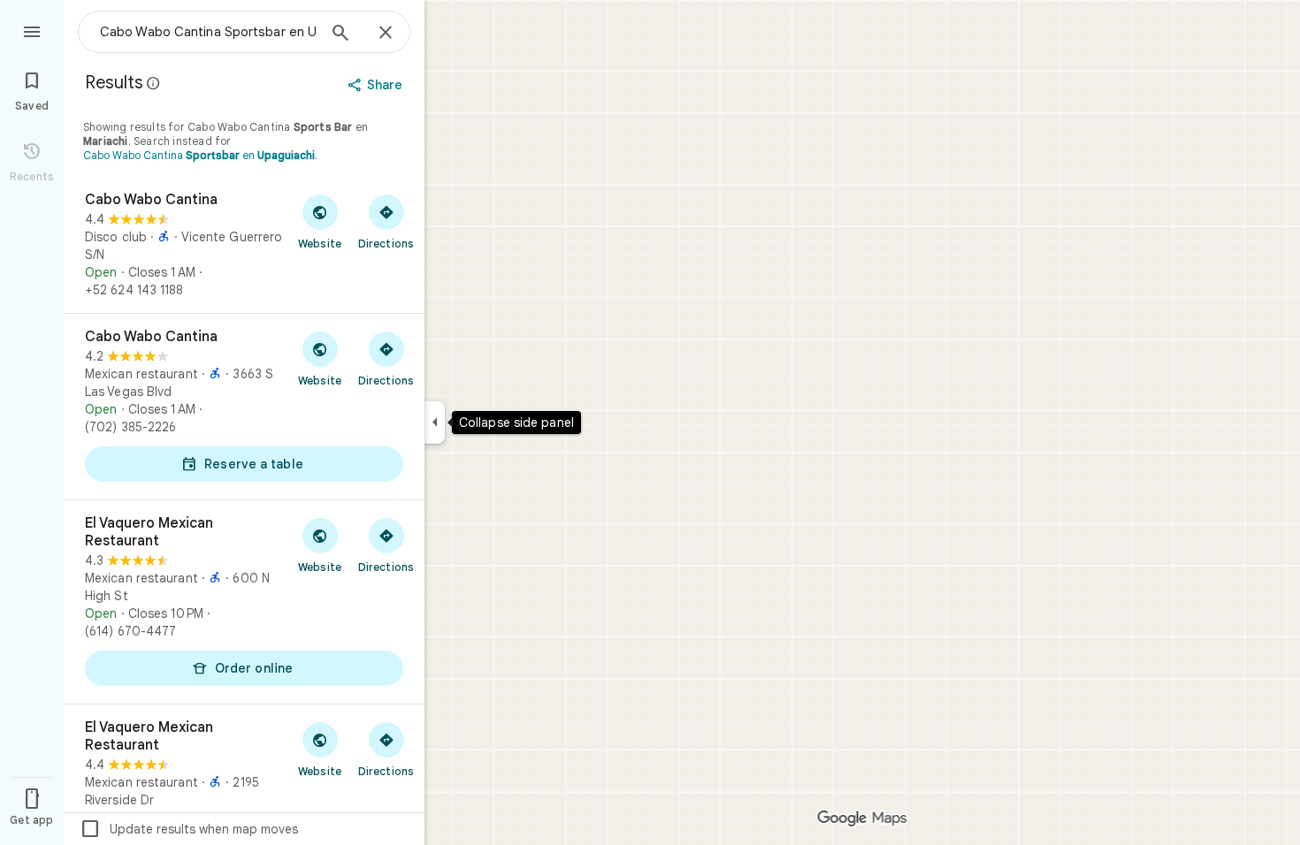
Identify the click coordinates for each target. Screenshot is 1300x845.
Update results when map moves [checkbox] (189, 829)
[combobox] (208, 31)
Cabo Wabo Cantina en (199, 155)
